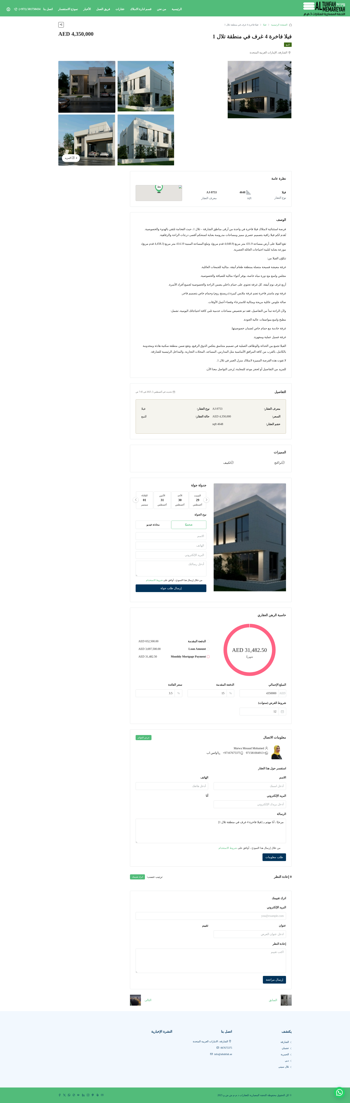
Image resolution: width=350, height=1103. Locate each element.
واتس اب (212, 752)
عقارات (120, 9)
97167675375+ (231, 752)
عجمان (285, 1048)
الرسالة (281, 813)
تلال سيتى (283, 1066)
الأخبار (87, 9)
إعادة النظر (279, 943)
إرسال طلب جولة (171, 588)
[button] (159, 188)
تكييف (227, 462)
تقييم (205, 925)
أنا (207, 795)
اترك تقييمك (137, 877)
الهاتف (204, 777)
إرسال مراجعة (274, 979)
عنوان (282, 925)
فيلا (264, 24)
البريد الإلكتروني (276, 795)
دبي (287, 1060)
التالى (148, 1000)
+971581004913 (255, 752)
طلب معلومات (274, 857)
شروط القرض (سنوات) (272, 702)
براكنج (278, 462)
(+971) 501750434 (29, 9)
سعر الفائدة (175, 684)
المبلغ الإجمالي (277, 684)
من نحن (161, 9)
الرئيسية (177, 9)
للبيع (288, 44)
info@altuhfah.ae (223, 1054)
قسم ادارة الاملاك (140, 9)
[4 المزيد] (86, 139)
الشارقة (285, 1042)
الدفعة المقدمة (225, 684)
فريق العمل (103, 9)
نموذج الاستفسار (68, 9)
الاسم (282, 777)
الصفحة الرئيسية (279, 24)
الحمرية (285, 1054)
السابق (273, 1000)
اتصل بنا (48, 9)
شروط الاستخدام (154, 580)
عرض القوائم (143, 737)
